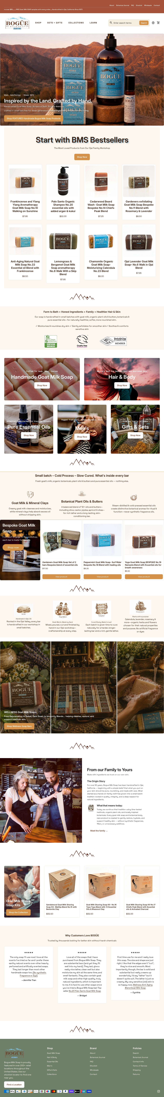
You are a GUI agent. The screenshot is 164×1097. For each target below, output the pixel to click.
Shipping (137, 1070)
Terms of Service (140, 1066)
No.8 (95, 966)
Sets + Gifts (54, 22)
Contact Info (138, 1061)
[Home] (17, 22)
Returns (136, 1074)
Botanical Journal (122, 5)
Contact (157, 5)
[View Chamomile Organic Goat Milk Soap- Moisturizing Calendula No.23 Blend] (101, 241)
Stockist (139, 5)
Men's (49, 1066)
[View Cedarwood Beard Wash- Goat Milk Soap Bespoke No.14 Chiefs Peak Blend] (101, 181)
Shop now (13, 547)
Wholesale (148, 5)
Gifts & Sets (52, 1070)
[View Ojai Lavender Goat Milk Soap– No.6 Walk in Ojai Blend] (139, 241)
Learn (93, 22)
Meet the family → (99, 830)
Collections (76, 22)
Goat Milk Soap (53, 1053)
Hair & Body (52, 1057)
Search (144, 23)
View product (61, 577)
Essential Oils (52, 1061)
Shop (38, 22)
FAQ (132, 5)
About (112, 5)
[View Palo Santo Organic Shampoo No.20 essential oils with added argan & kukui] (63, 181)
